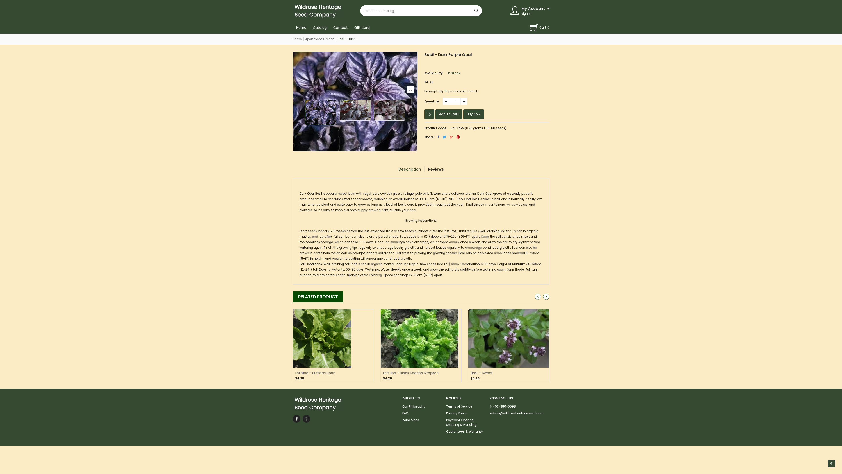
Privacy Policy (456, 413)
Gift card (362, 27)
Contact (340, 27)
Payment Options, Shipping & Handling (461, 422)
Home (301, 27)
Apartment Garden (319, 39)
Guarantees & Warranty (464, 431)
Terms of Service (459, 406)
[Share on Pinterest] (458, 137)
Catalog (320, 27)
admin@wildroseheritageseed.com (517, 413)
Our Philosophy (413, 406)
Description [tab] (409, 169)
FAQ (405, 413)
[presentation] (538, 297)
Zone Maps (410, 420)
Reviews (436, 169)
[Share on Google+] (451, 137)
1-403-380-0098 (503, 406)
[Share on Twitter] (444, 137)
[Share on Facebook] (438, 137)
